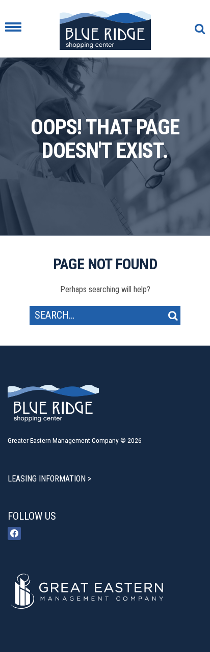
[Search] (172, 315)
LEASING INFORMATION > (49, 479)
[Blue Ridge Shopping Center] (105, 29)
